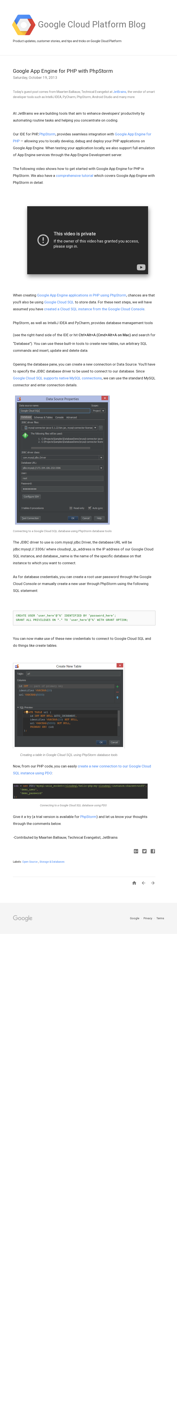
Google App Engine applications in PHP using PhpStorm (81, 295)
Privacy (148, 918)
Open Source (30, 861)
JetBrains (119, 92)
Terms (160, 918)
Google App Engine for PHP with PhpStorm (63, 71)
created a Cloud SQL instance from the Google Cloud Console (94, 309)
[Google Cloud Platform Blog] (92, 34)
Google (135, 918)
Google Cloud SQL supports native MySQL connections (57, 378)
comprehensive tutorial (74, 175)
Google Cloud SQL (59, 302)
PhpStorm (47, 134)
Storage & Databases (52, 861)
